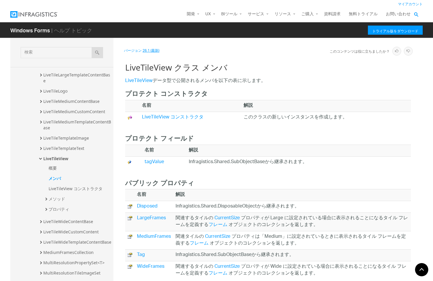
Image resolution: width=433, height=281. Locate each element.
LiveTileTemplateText (63, 148)
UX (208, 14)
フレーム (218, 225)
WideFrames (150, 267)
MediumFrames (154, 237)
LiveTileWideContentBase (68, 221)
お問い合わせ (398, 14)
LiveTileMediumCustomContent (74, 111)
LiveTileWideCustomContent (71, 232)
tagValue (154, 162)
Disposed (147, 206)
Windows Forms (30, 30)
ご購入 (307, 14)
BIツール (229, 14)
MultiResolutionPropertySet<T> (74, 262)
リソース (283, 14)
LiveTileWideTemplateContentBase (77, 242)
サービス (256, 14)
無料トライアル (363, 14)
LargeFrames (151, 218)
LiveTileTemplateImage (66, 138)
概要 (53, 168)
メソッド (57, 199)
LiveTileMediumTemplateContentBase (77, 125)
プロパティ (59, 209)
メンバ (55, 178)
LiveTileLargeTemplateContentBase (76, 77)
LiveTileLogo (55, 91)
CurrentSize (227, 218)
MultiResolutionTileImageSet (71, 273)
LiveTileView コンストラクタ (76, 188)
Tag (141, 255)
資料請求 (332, 14)
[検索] (97, 52)
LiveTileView (55, 158)
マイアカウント (410, 4)
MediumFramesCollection (68, 252)
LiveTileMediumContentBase (71, 101)
